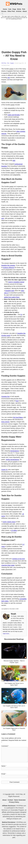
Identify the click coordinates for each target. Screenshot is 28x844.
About (24, 11)
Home (5, 9)
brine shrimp (5, 422)
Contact (10, 800)
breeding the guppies (8, 265)
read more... (6, 633)
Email (3, 774)
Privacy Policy (14, 802)
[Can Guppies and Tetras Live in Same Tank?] (14, 681)
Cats (9, 9)
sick (2, 218)
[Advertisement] (14, 36)
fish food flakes (18, 417)
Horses (3, 11)
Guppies (12, 63)
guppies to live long (18, 559)
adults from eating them (11, 297)
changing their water (8, 565)
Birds (19, 9)
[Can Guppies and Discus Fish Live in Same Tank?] (14, 703)
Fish (23, 9)
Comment (5, 746)
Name (3, 766)
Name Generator (20, 800)
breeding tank (9, 290)
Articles (18, 11)
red (9, 77)
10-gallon (14, 530)
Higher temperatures (12, 459)
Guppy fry (4, 469)
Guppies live (5, 396)
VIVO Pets (3, 63)
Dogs (14, 9)
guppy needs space (9, 522)
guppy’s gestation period (16, 282)
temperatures (14, 451)
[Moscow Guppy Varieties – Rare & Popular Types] (14, 658)
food (17, 401)
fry (21, 314)
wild (14, 160)
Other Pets (11, 11)
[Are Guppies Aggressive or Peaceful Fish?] (14, 726)
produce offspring (8, 267)
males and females (14, 115)
